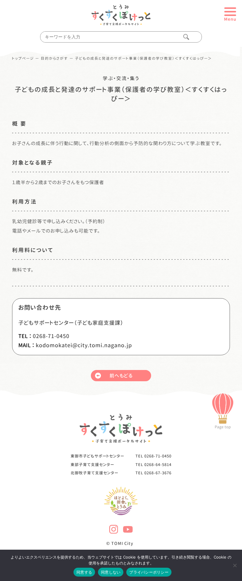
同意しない (110, 572)
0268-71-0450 (51, 336)
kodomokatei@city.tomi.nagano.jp (84, 345)
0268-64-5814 (157, 464)
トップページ (23, 58)
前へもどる (121, 375)
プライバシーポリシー (149, 572)
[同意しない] (235, 565)
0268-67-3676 (157, 472)
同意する (84, 572)
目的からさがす (54, 58)
